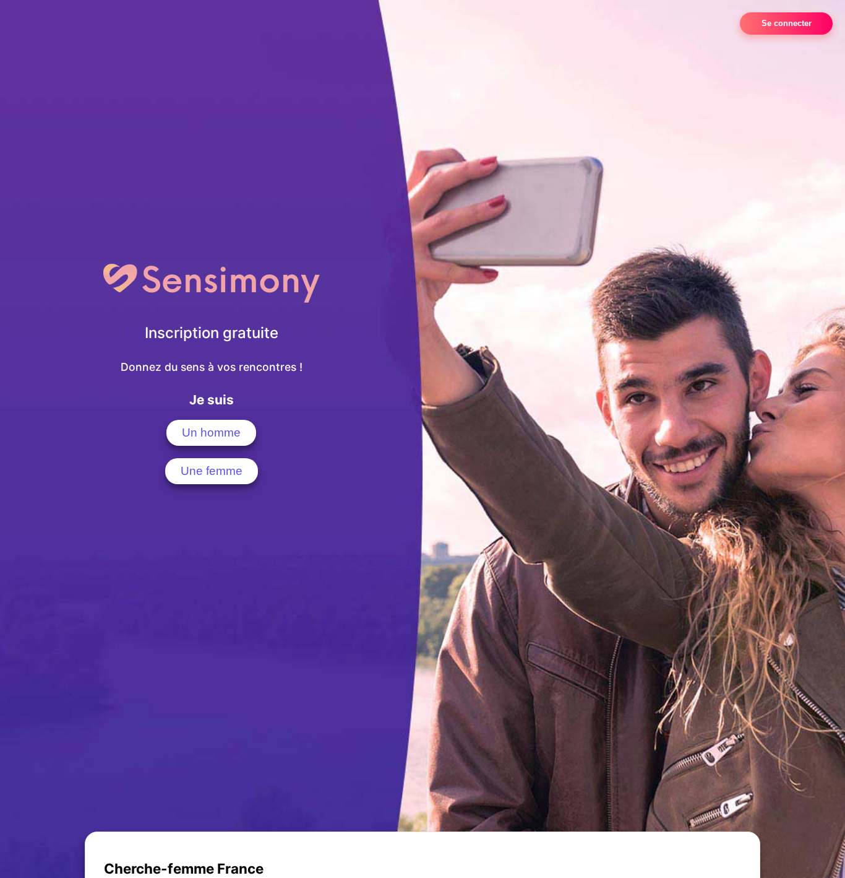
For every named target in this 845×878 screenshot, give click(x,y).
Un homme (211, 432)
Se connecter (786, 23)
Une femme (211, 470)
